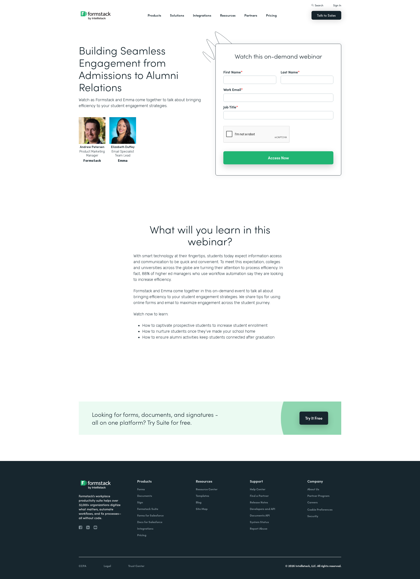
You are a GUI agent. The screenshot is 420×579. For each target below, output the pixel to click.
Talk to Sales (326, 15)
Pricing (271, 15)
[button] (154, 15)
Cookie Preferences (319, 509)
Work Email (233, 89)
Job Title (230, 106)
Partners (250, 15)
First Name (233, 72)
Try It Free (313, 418)
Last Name (290, 72)
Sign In (337, 5)
